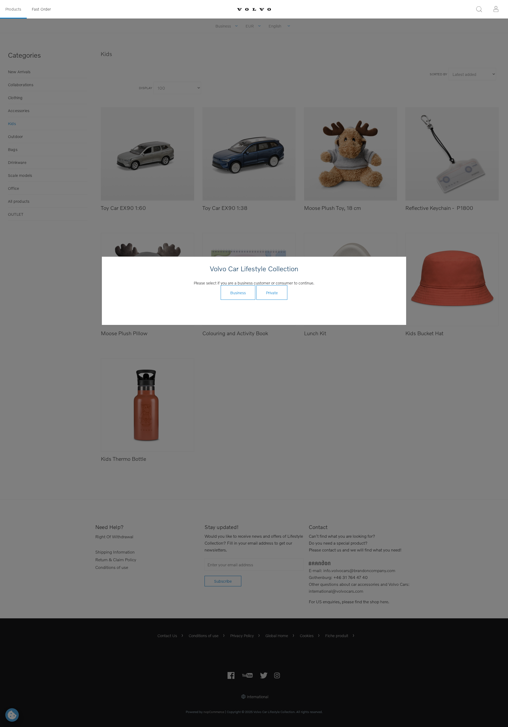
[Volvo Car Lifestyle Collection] (254, 9)
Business (238, 292)
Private (272, 292)
